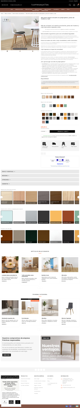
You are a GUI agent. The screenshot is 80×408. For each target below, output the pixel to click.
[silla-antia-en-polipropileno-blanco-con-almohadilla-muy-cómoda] (32, 51)
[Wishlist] (17, 257)
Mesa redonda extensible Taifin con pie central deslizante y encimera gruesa (29, 279)
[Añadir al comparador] (10, 269)
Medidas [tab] (5, 175)
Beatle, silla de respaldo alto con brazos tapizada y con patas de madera (10, 321)
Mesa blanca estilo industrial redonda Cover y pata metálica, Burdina (49, 278)
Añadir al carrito (63, 131)
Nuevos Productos (25, 383)
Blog (48, 381)
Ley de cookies (37, 383)
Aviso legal (36, 378)
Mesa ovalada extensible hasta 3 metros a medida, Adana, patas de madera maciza (10, 278)
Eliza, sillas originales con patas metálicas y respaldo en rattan (49, 321)
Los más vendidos (25, 385)
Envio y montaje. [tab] (8, 171)
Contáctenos (37, 391)
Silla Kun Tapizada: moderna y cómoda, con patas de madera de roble (69, 321)
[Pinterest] (44, 153)
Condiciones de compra (40, 381)
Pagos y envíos (37, 385)
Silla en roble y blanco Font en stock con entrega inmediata (29, 321)
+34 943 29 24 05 (67, 385)
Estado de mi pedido (25, 378)
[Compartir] (42, 153)
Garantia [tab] (5, 184)
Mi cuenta (50, 376)
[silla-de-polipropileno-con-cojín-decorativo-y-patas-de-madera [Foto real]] (7, 51)
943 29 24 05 (4, 5)
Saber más (6, 355)
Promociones (24, 381)
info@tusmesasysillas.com (69, 387)
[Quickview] (13, 269)
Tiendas (36, 393)
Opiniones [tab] (5, 180)
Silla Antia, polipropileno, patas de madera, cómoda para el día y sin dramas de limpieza (70, 278)
